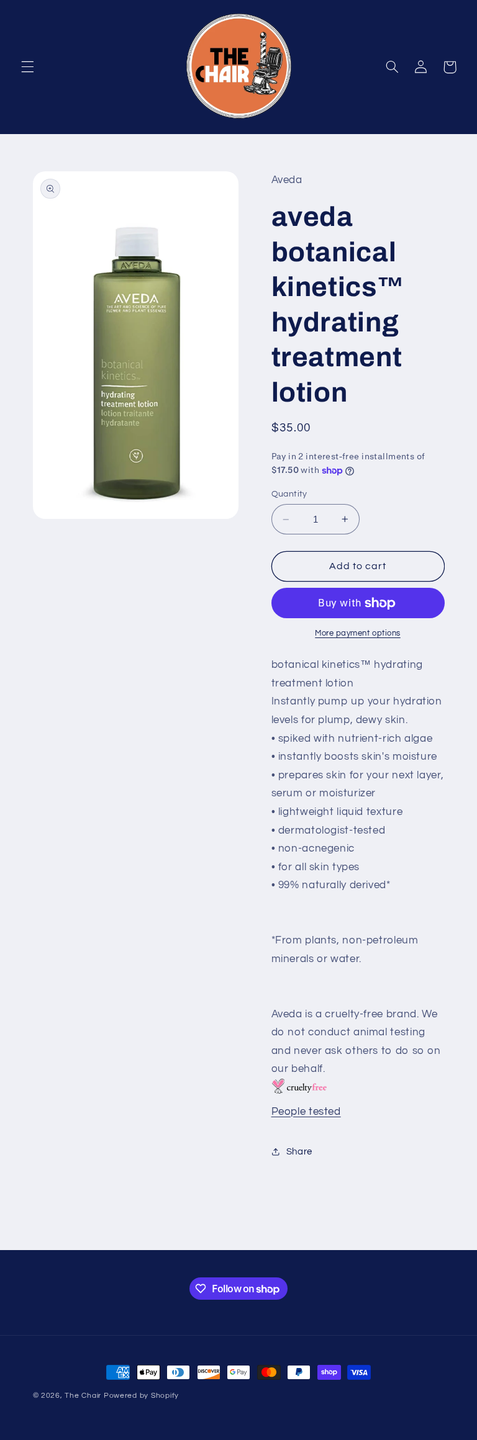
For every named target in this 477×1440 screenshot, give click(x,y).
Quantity (289, 494)
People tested (306, 1111)
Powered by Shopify (141, 1395)
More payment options (358, 633)
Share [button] (299, 1151)
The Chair (83, 1395)
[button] (27, 67)
